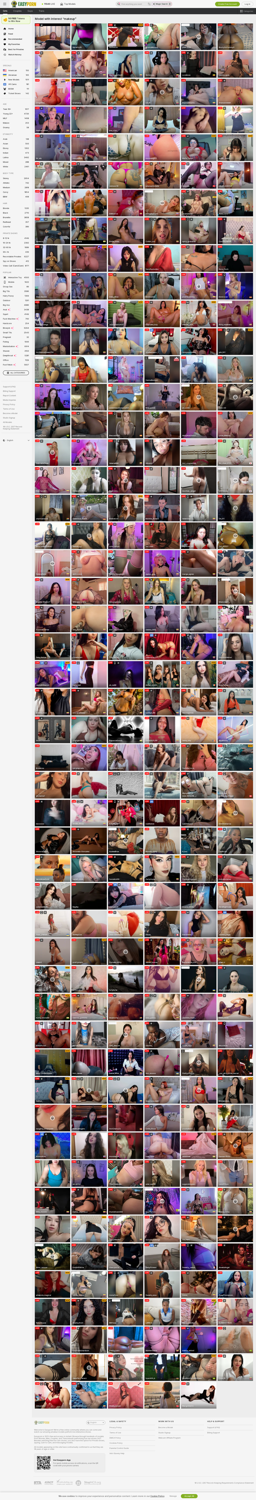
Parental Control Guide (119, 1448)
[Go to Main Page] (24, 4)
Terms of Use (9, 409)
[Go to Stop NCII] (93, 1483)
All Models (7, 422)
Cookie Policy (157, 1496)
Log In (247, 4)
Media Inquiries (9, 400)
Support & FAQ (9, 387)
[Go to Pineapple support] (79, 1483)
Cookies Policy (116, 1443)
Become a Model (10, 413)
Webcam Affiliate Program (169, 1438)
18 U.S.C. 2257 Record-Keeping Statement (13, 428)
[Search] (149, 4)
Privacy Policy (9, 404)
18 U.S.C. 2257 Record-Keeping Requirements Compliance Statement (224, 1483)
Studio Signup (9, 418)
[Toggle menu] (4, 4)
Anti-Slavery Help (116, 1453)
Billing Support (9, 391)
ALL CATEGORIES (17, 373)
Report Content (9, 396)
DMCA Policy (115, 1438)
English (93, 1422)
